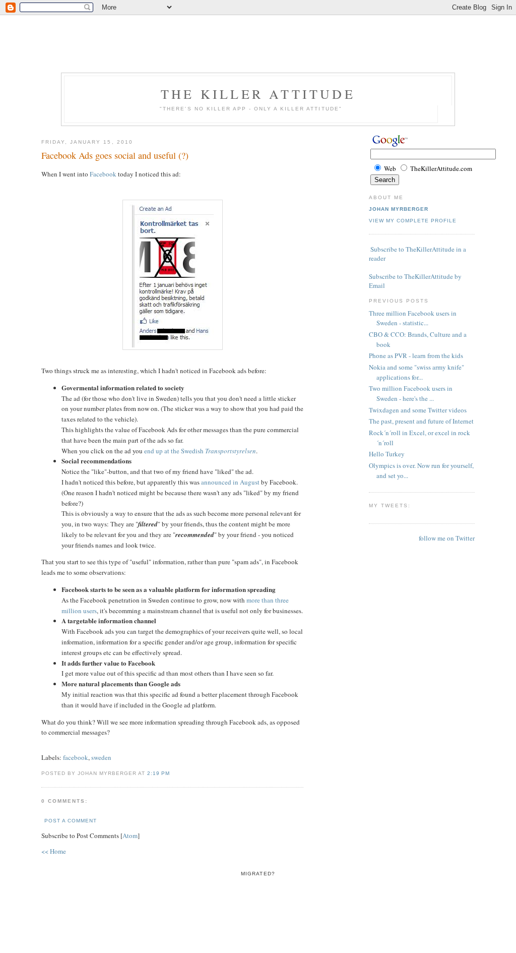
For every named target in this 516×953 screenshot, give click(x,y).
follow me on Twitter (447, 538)
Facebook (103, 173)
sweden (101, 757)
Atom (130, 835)
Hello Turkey (387, 453)
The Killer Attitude (258, 93)
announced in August (230, 482)
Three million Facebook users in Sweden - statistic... (413, 318)
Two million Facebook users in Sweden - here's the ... (411, 393)
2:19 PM (158, 773)
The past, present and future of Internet (421, 421)
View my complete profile (413, 220)
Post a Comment (70, 820)
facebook (75, 757)
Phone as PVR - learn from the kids (416, 355)
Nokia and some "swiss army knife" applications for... (416, 372)
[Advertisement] (258, 22)
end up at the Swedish (200, 450)
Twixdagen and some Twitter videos (418, 409)
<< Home (53, 851)
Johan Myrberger (398, 209)
